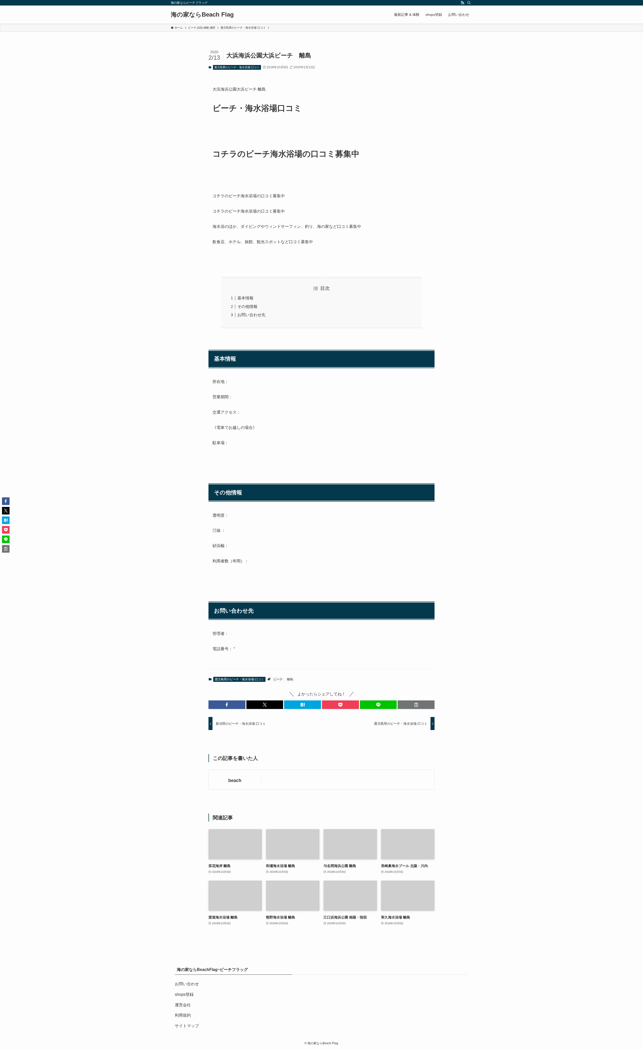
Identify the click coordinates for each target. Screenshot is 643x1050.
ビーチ (278, 679)
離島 (290, 679)
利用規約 (183, 1015)
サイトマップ (187, 1026)
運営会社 (183, 1005)
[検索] (469, 3)
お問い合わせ (187, 984)
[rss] (462, 3)
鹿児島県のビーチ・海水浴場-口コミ (236, 67)
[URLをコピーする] (416, 704)
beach (234, 780)
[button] (226, 704)
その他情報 (247, 306)
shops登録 (184, 994)
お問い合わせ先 (251, 315)
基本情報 (245, 298)
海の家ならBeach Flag (202, 15)
